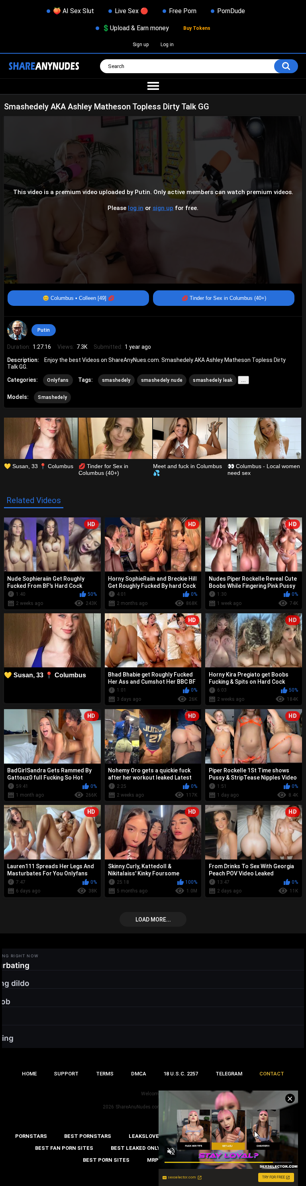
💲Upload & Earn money (135, 28)
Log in (167, 44)
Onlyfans (58, 380)
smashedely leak (213, 380)
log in (135, 208)
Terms (105, 1074)
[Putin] (17, 330)
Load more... (153, 919)
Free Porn (182, 11)
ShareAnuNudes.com (138, 1107)
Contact (271, 1074)
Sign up (141, 44)
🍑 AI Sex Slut (73, 11)
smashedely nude (162, 380)
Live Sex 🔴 (131, 11)
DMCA (138, 1074)
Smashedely (52, 397)
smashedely (116, 380)
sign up (163, 208)
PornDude (231, 11)
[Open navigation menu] (153, 86)
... (243, 380)
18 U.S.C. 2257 (180, 1074)
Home (29, 1074)
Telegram (229, 1074)
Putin (43, 330)
